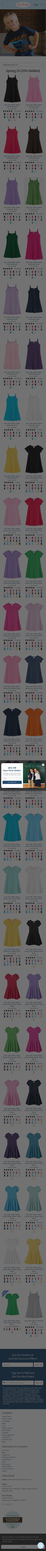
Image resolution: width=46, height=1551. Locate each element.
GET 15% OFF (12, 782)
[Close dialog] (43, 765)
